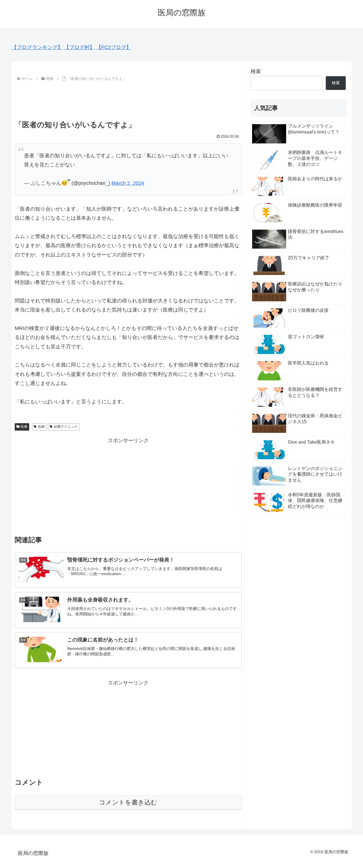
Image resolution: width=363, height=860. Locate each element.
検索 (256, 71)
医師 (41, 427)
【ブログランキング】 (37, 47)
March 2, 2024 (127, 183)
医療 (24, 427)
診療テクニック (66, 427)
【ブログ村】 (79, 47)
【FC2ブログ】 (113, 47)
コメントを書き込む (128, 802)
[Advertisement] (128, 98)
